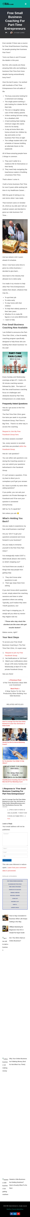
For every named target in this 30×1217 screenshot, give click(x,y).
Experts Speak (15, 907)
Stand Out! (15, 898)
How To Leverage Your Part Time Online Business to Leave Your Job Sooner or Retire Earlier (14, 723)
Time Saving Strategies (15, 886)
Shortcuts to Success (15, 889)
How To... (15, 904)
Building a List (15, 901)
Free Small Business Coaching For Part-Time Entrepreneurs (15, 20)
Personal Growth (15, 895)
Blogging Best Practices (15, 884)
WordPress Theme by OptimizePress (15, 1209)
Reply (8, 818)
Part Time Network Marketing (15, 881)
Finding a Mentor (15, 892)
